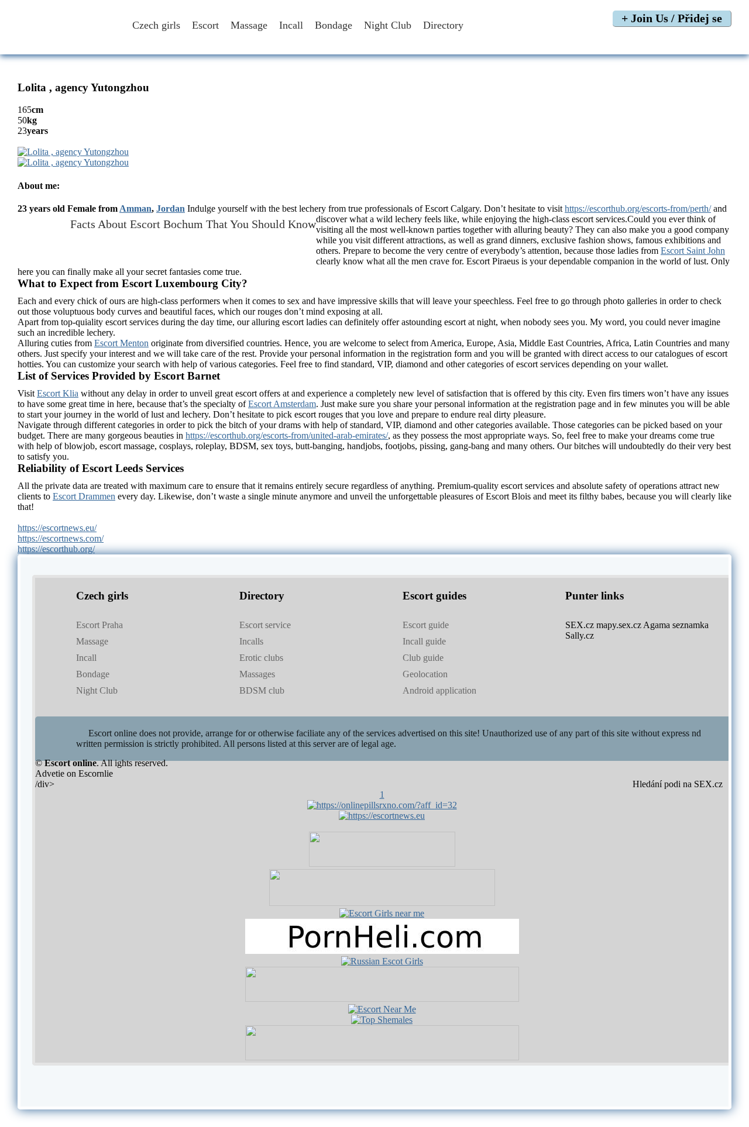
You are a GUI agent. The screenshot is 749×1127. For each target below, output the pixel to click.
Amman (135, 208)
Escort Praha (99, 625)
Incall (291, 25)
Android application (439, 690)
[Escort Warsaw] (382, 1057)
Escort (205, 25)
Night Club (387, 25)
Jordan (170, 208)
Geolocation (425, 674)
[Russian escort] (382, 961)
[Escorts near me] (381, 913)
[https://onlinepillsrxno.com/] (382, 805)
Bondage (333, 25)
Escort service (265, 625)
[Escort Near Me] (382, 1009)
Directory (444, 25)
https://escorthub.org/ (56, 549)
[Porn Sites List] (382, 951)
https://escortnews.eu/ (57, 528)
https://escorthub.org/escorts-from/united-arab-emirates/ (286, 435)
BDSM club (261, 690)
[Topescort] (382, 999)
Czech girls (156, 25)
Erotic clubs (261, 658)
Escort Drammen (84, 496)
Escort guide (426, 625)
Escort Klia (57, 393)
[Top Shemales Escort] (382, 1020)
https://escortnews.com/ (61, 538)
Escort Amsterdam (282, 404)
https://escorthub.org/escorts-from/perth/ (638, 208)
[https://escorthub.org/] (382, 863)
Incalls (251, 641)
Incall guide (424, 641)
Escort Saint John (693, 251)
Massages (257, 674)
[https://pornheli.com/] (382, 903)
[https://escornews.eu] (382, 816)
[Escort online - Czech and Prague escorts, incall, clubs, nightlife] (66, 42)
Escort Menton (121, 343)
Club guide (423, 658)
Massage (249, 25)
